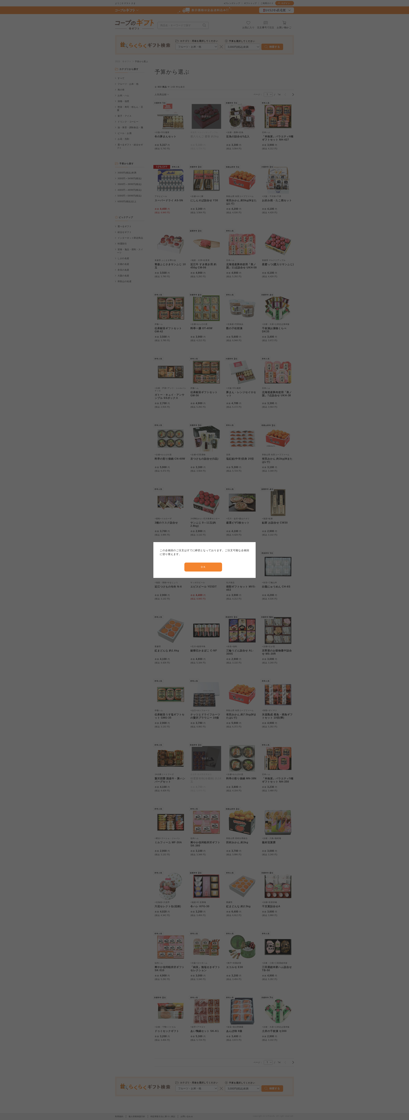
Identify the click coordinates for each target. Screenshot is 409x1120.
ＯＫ (203, 567)
